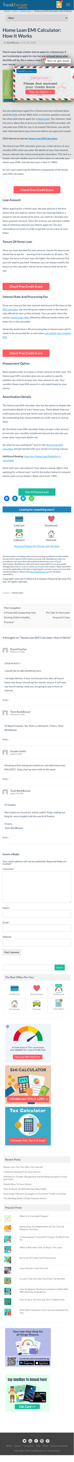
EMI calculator (10, 309)
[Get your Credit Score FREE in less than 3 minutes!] (28, 1063)
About (9, 1446)
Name (6, 907)
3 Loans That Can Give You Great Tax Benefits (42, 1278)
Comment (9, 868)
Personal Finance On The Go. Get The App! (37, 546)
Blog (38, 1446)
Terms (45, 1446)
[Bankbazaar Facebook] (36, 1441)
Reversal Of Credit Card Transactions (38, 1257)
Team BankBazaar (20, 790)
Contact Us (29, 1446)
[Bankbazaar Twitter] (24, 1441)
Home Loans (17, 592)
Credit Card (19, 525)
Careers (17, 1446)
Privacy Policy (54, 1450)
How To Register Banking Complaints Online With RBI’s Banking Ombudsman (44, 1290)
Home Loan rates (20, 317)
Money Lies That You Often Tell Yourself (23, 1167)
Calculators (59, 1008)
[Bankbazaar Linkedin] (30, 1441)
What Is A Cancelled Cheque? (34, 1216)
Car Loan (37, 1009)
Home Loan (51, 539)
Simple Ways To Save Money (17, 1184)
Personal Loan (51, 525)
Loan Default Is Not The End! (34, 1268)
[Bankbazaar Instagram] (42, 1441)
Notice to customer (59, 1446)
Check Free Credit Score (37, 190)
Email (6, 922)
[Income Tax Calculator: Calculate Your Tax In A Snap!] (28, 1146)
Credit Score (19, 539)
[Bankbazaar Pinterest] (48, 1441)
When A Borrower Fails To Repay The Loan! (41, 1247)
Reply (5, 700)
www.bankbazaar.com (39, 571)
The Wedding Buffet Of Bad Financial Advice (25, 1198)
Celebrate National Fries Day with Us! (22, 1171)
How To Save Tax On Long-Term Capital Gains (42, 1299)
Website (7, 936)
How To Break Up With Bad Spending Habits (25, 1189)
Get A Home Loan (37, 492)
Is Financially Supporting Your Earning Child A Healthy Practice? (20, 617)
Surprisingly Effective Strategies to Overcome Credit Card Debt (34, 1193)
